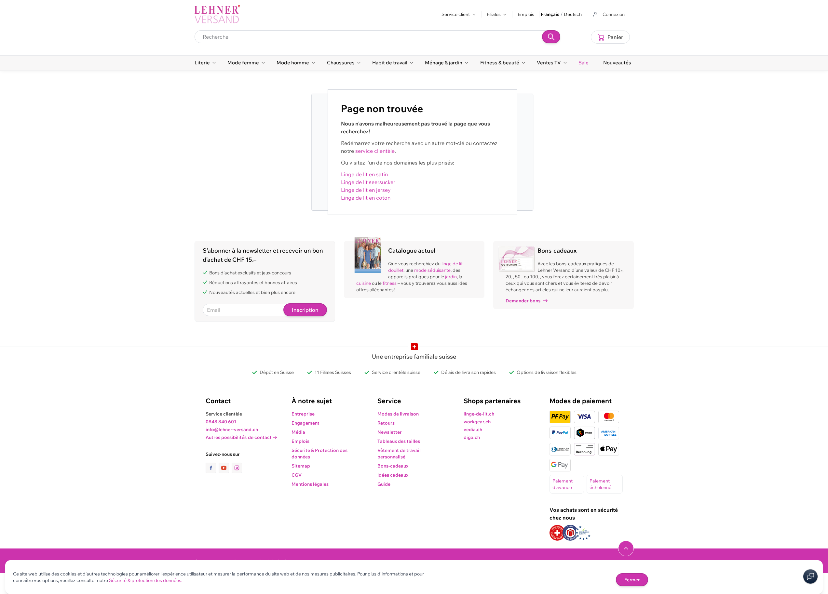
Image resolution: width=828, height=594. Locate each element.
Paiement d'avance (562, 484)
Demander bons (523, 301)
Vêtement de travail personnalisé (399, 453)
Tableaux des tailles (398, 441)
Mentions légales (310, 484)
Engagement (305, 423)
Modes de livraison (398, 414)
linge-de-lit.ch (479, 414)
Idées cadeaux (392, 475)
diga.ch (472, 437)
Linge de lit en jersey (366, 190)
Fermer (632, 580)
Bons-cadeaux (392, 466)
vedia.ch (473, 429)
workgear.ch (477, 422)
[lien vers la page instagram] (237, 468)
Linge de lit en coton (365, 197)
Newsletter (389, 432)
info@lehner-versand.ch (232, 429)
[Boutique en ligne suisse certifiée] (557, 533)
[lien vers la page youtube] (225, 468)
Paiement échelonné (600, 484)
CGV (297, 475)
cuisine (363, 283)
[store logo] (217, 14)
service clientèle (375, 151)
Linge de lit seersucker (368, 182)
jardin (451, 277)
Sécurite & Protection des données (319, 453)
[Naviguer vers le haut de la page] (626, 548)
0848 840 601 (221, 422)
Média (298, 432)
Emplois (526, 14)
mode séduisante (432, 270)
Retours (386, 423)
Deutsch (573, 14)
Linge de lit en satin (364, 174)
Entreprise (303, 414)
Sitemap (301, 466)
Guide (383, 484)
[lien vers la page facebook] (212, 468)
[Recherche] (551, 36)
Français (550, 14)
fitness (390, 283)
